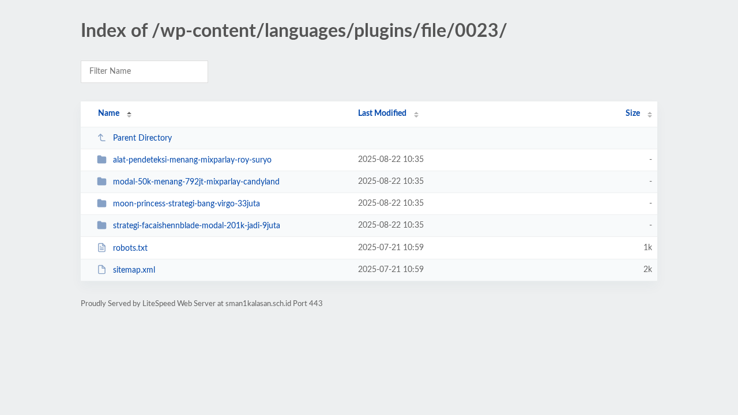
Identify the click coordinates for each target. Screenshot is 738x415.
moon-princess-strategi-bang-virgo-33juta (186, 204)
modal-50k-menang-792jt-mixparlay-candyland (196, 182)
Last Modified (382, 114)
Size (633, 114)
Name (108, 114)
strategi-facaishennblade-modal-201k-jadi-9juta (196, 226)
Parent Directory (142, 138)
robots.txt (130, 248)
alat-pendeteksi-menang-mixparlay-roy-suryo (192, 160)
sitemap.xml (134, 270)
